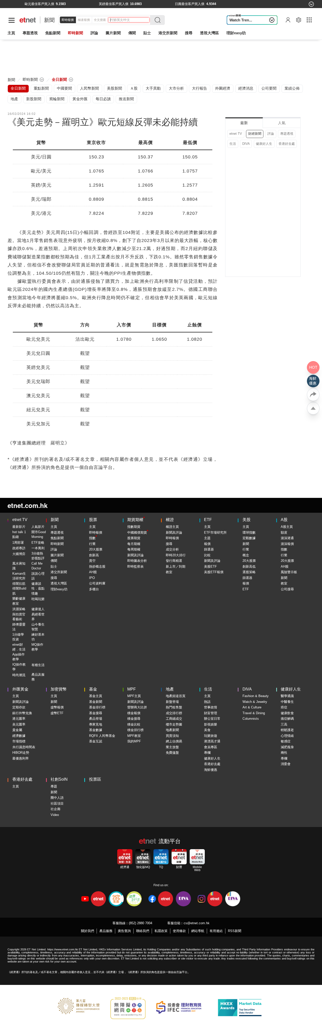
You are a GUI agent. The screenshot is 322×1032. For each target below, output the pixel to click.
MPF (131, 689)
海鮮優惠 (210, 770)
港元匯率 (18, 718)
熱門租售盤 (174, 707)
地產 (170, 689)
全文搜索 (100, 20)
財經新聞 (254, 133)
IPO (92, 578)
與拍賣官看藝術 (18, 616)
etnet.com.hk (28, 505)
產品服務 (105, 931)
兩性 (284, 752)
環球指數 (249, 532)
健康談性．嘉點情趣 (38, 588)
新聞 (49, 20)
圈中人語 (57, 798)
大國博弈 (18, 554)
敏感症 (286, 741)
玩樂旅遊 (210, 736)
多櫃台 (94, 589)
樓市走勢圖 (174, 724)
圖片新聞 (113, 33)
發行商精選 (174, 561)
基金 (93, 689)
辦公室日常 (212, 718)
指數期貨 (133, 527)
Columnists (251, 718)
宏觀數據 (249, 538)
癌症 (284, 707)
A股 (284, 520)
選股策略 (249, 572)
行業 (92, 544)
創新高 (94, 555)
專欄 (207, 752)
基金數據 (95, 730)
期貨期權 (135, 520)
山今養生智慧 (38, 627)
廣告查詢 (124, 931)
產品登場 (95, 718)
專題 (54, 786)
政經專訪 (18, 548)
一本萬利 (38, 548)
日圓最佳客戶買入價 (189, 4)
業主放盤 (172, 747)
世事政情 (210, 707)
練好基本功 (38, 637)
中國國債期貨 (137, 532)
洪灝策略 (18, 609)
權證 (170, 520)
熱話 (207, 702)
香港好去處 (286, 144)
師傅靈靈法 (18, 627)
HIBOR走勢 (20, 752)
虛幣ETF (57, 713)
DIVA (246, 144)
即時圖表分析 (137, 561)
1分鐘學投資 (18, 637)
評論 (270, 133)
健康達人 (38, 609)
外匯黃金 (20, 689)
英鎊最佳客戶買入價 (113, 4)
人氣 (282, 123)
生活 (232, 144)
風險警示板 (289, 572)
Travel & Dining (254, 713)
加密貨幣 (59, 689)
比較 (207, 555)
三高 (284, 724)
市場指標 (18, 741)
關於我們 (87, 931)
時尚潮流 (18, 675)
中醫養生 (287, 702)
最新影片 (18, 527)
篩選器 (209, 549)
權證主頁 (172, 527)
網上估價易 (174, 741)
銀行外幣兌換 (22, 713)
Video (55, 815)
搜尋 (188, 33)
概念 (246, 555)
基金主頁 (95, 696)
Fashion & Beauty (256, 696)
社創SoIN (59, 779)
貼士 (54, 566)
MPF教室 (134, 736)
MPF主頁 (134, 696)
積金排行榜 (135, 730)
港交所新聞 (167, 33)
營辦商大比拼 (137, 707)
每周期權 (133, 549)
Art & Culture (252, 707)
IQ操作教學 (19, 667)
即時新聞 (57, 544)
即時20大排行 (176, 555)
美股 (247, 520)
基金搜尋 (95, 713)
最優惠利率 (20, 758)
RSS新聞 (234, 931)
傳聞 (54, 561)
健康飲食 (287, 713)
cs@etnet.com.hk (197, 923)
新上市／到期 (175, 566)
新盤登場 (172, 702)
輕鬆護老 (287, 730)
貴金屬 (17, 730)
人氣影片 (38, 527)
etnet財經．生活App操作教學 (18, 652)
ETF (208, 520)
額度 (284, 532)
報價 (207, 544)
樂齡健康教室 (18, 601)
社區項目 (57, 803)
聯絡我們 (142, 931)
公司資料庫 (97, 583)
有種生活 (38, 665)
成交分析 (172, 549)
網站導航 (197, 931)
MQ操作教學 (37, 647)
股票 (93, 520)
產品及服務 (38, 677)
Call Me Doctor (37, 566)
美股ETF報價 (213, 572)
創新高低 (249, 566)
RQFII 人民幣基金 (102, 736)
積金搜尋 (133, 718)
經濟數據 (18, 736)
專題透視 (286, 133)
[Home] (27, 20)
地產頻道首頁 (175, 696)
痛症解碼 (287, 718)
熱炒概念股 (97, 566)
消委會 (286, 764)
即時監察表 (135, 566)
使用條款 (179, 931)
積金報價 (133, 713)
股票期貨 (133, 538)
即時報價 (68, 20)
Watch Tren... (240, 20)
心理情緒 (287, 736)
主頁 (11, 33)
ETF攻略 (37, 542)
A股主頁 (287, 527)
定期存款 (18, 707)
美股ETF (210, 566)
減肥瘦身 (287, 747)
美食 (207, 730)
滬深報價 (287, 544)
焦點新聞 (57, 538)
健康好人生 (264, 144)
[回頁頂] (313, 408)
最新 (244, 123)
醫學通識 (287, 696)
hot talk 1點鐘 (19, 534)
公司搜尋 (287, 589)
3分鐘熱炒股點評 (38, 556)
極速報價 (84, 20)
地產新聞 (172, 730)
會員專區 (210, 747)
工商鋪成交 (174, 718)
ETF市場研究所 (215, 532)
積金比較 (133, 724)
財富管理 (210, 713)
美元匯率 (18, 724)
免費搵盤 (172, 752)
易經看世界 (38, 616)
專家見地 (95, 724)
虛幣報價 (57, 707)
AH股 (93, 572)
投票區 (95, 779)
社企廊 (55, 809)
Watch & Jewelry (255, 702)
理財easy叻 (236, 33)
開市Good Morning (38, 534)
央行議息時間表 (23, 747)
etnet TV (235, 133)
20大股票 (95, 549)
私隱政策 (161, 931)
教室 (169, 572)
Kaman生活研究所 (19, 576)
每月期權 (133, 544)
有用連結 (216, 931)
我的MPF (134, 741)
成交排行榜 (174, 713)
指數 (92, 538)
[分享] (313, 394)
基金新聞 (95, 702)
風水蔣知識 (18, 566)
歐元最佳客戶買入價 (39, 4)
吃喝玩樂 (38, 599)
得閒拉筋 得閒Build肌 (19, 588)
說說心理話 (38, 576)
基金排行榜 (97, 707)
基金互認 (95, 741)
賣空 (92, 561)
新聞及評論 (135, 555)
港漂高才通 (212, 741)
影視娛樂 (210, 724)
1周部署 (18, 542)
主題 (207, 538)
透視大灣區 (209, 33)
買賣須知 (172, 736)
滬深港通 (287, 538)
